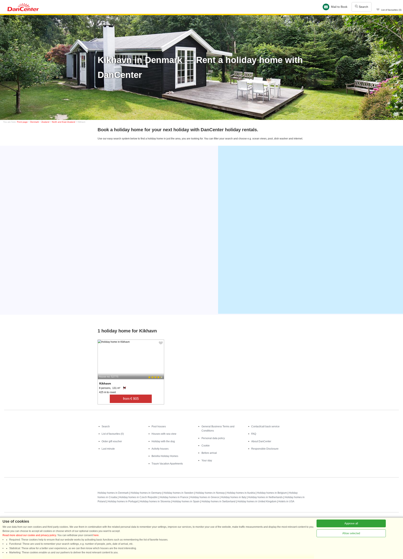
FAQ (253, 433)
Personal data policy (213, 438)
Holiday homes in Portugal (123, 501)
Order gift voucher (112, 441)
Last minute (108, 448)
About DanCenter (261, 441)
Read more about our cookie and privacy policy (29, 535)
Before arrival (209, 452)
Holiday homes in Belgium (272, 492)
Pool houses (159, 426)
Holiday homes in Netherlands (265, 497)
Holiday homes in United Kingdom (256, 501)
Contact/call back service (265, 426)
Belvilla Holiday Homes (165, 456)
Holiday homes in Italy (233, 497)
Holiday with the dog (163, 441)
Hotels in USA (286, 501)
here (96, 535)
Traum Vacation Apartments (167, 463)
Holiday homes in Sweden (179, 492)
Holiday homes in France (174, 497)
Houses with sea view (164, 433)
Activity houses (160, 448)
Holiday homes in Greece (204, 497)
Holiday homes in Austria (241, 492)
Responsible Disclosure (265, 448)
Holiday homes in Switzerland (219, 501)
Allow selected (351, 533)
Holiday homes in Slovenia (155, 501)
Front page (22, 122)
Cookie (206, 445)
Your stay (207, 460)
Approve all (351, 523)
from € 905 (131, 398)
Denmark (34, 122)
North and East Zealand (63, 122)
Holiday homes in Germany (146, 492)
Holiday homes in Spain (186, 501)
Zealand (45, 122)
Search (363, 6)
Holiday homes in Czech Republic (138, 497)
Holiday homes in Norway (210, 492)
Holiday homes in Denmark (113, 492)
